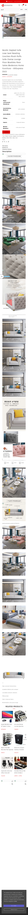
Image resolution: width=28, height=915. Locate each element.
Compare (23, 4)
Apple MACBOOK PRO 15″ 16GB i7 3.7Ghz (6, 725)
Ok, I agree (13, 906)
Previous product (22, 9)
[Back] (2, 9)
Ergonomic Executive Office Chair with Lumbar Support (6, 773)
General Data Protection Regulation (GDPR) (14, 900)
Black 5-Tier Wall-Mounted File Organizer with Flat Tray (7, 750)
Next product (26, 9)
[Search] (19, 5)
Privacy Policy (14, 909)
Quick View (12, 714)
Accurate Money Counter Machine (18, 725)
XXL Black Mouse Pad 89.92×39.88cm (19, 772)
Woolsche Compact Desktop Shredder (19, 749)
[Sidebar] (2, 276)
